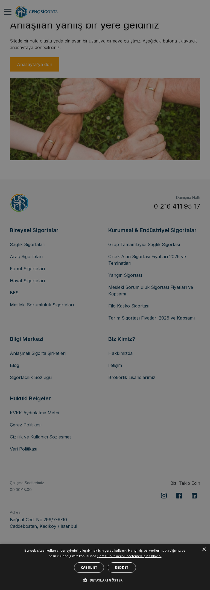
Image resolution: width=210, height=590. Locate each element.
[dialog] (105, 567)
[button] (105, 580)
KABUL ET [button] (89, 567)
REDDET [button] (121, 567)
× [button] (204, 550)
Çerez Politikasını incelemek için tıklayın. (129, 556)
